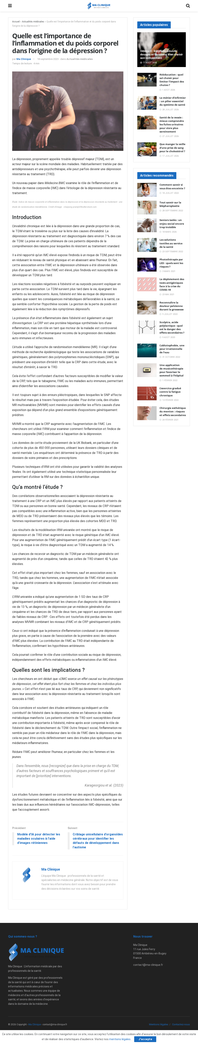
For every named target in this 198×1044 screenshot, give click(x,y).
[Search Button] (188, 6)
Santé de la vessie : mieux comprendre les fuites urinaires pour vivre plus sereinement (172, 124)
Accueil (16, 21)
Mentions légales (158, 1024)
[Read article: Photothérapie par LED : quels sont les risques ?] (147, 265)
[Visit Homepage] (99, 6)
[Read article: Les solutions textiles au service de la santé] (147, 245)
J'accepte (145, 1039)
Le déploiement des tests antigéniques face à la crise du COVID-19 (172, 284)
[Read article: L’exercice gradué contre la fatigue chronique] (147, 393)
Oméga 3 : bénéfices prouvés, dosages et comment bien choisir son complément (161, 54)
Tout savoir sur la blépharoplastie (170, 204)
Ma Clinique (23, 59)
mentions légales (120, 1039)
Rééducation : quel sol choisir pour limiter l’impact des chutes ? (172, 80)
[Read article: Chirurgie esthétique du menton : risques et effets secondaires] (147, 413)
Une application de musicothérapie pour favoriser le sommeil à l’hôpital (171, 370)
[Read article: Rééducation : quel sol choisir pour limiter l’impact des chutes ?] (147, 80)
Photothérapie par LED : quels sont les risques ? (171, 263)
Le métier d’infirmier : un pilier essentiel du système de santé (173, 101)
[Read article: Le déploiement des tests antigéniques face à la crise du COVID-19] (147, 284)
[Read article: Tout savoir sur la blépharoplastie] (147, 208)
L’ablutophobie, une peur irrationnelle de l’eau (172, 349)
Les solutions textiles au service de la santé (171, 243)
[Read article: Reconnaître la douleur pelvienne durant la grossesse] (147, 308)
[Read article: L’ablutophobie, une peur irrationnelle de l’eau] (147, 351)
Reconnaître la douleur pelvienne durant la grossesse (172, 306)
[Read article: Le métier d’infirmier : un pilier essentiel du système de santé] (147, 103)
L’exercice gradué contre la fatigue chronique (170, 392)
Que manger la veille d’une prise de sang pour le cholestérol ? (172, 147)
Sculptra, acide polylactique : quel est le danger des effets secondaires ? (172, 327)
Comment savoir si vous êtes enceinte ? (172, 186)
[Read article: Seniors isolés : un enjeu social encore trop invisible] (147, 225)
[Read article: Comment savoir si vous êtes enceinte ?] (147, 190)
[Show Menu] (10, 6)
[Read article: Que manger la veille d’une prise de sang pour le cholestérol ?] (147, 149)
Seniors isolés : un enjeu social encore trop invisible (172, 223)
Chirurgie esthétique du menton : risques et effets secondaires (173, 411)
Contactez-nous (181, 1024)
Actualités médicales (33, 21)
